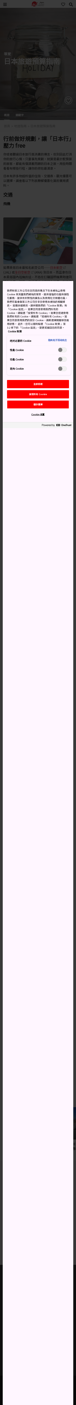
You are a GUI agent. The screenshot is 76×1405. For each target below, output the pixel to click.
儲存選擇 (38, 404)
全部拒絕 (38, 383)
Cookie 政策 (15, 331)
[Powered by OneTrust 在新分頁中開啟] (56, 425)
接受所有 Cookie (38, 394)
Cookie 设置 (38, 414)
